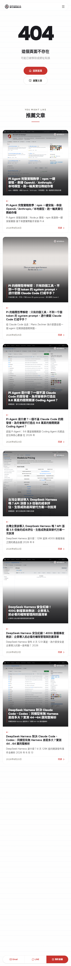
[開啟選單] (63, 7)
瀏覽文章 (37, 80)
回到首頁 (37, 70)
